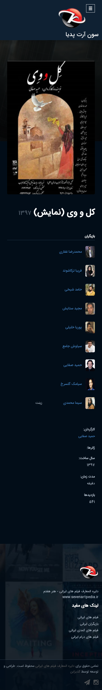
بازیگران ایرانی (89, 624)
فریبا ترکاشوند (72, 271)
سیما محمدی (72, 403)
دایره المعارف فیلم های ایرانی (54, 666)
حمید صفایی (72, 365)
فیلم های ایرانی (88, 617)
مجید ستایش (72, 308)
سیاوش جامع (72, 346)
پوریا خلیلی (73, 327)
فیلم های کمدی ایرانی (83, 630)
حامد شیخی (73, 290)
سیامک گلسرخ (71, 384)
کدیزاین (75, 672)
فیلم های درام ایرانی (84, 637)
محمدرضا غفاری (70, 252)
